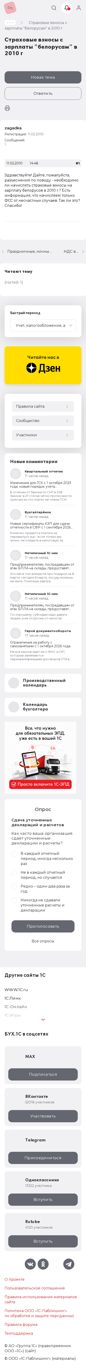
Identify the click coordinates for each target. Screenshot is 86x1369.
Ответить (43, 93)
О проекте (15, 1279)
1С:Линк (13, 998)
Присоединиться (43, 1157)
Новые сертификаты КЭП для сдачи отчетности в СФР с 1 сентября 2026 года (40, 527)
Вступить (43, 1199)
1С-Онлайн (16, 1006)
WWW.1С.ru (16, 989)
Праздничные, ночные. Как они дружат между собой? (30, 251)
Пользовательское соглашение (35, 1288)
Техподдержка (19, 1333)
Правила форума (21, 1324)
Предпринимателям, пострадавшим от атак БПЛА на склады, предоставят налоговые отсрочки (42, 568)
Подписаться (43, 1074)
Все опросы (43, 941)
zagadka (13, 128)
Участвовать (43, 1116)
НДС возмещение (75, 251)
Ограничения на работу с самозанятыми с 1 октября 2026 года (40, 644)
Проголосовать (43, 926)
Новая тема (43, 77)
